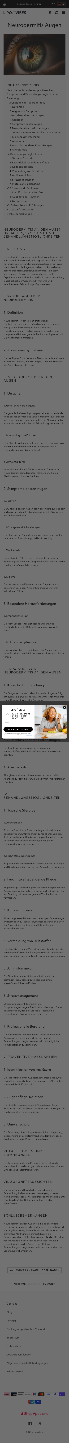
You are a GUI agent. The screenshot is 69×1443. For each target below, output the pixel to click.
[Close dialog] (64, 707)
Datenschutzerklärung (29, 734)
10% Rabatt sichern (18, 729)
